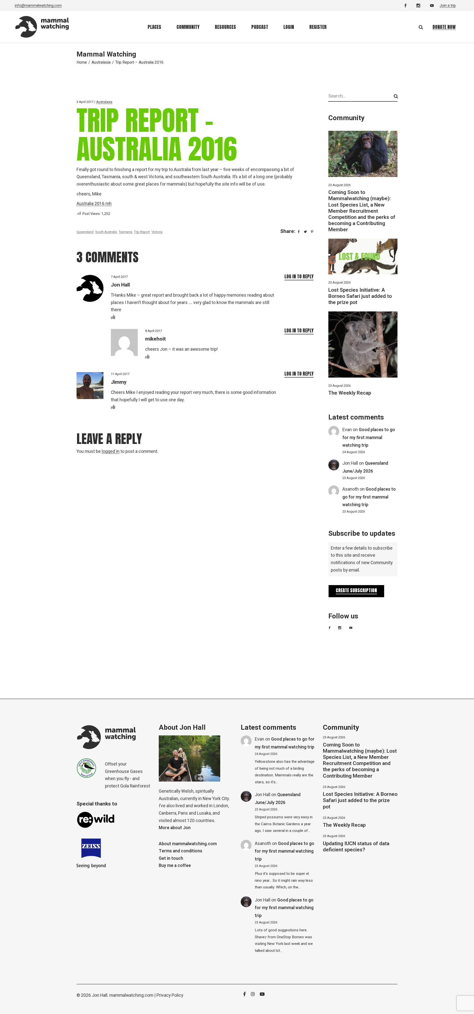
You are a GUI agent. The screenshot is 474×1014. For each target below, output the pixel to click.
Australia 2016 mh (94, 204)
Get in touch (171, 858)
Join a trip (448, 5)
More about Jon (175, 828)
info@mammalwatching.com (38, 5)
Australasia (101, 62)
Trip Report (142, 232)
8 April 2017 (153, 330)
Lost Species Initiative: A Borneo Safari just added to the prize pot (360, 296)
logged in (110, 451)
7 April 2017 (119, 276)
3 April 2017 (85, 101)
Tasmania (125, 232)
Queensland (85, 232)
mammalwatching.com (131, 995)
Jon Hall (350, 463)
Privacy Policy (170, 995)
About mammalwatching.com (188, 844)
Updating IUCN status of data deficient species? (356, 847)
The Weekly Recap (349, 393)
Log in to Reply (299, 276)
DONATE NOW (444, 26)
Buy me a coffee (175, 865)
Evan (347, 430)
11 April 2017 (120, 374)
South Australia (106, 232)
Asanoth (350, 489)
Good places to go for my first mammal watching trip (368, 437)
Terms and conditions (180, 851)
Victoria (157, 232)
